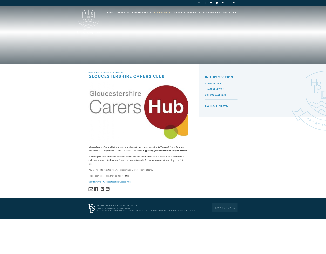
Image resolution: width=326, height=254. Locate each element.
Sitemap (101, 211)
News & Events (102, 72)
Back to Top (225, 208)
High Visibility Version (148, 211)
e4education (124, 208)
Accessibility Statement (121, 211)
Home (91, 72)
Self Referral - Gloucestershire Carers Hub (110, 181)
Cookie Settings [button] (187, 211)
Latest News (117, 72)
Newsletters (213, 83)
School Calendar (216, 95)
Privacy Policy (170, 211)
